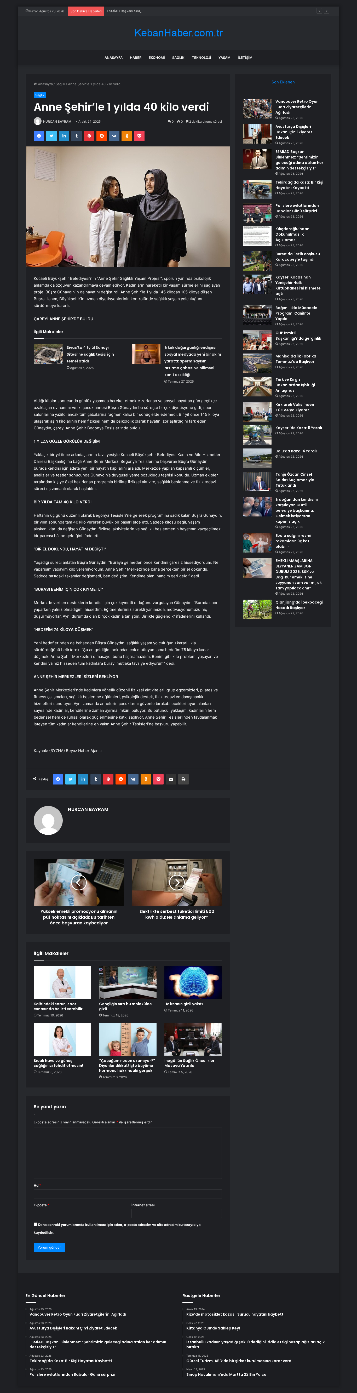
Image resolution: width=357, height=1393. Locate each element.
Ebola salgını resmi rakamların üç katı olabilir (293, 541)
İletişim (245, 57)
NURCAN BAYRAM (57, 121)
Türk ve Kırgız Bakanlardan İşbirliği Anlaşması (295, 385)
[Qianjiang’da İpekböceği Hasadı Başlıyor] (257, 609)
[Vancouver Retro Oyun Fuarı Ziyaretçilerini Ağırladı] (257, 108)
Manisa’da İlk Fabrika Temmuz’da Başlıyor (295, 359)
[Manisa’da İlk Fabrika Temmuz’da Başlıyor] (257, 363)
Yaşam (224, 57)
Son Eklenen (283, 81)
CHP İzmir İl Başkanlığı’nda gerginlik (298, 335)
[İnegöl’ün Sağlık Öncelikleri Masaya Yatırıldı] (193, 1039)
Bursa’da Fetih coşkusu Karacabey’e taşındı (297, 256)
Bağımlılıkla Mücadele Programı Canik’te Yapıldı (296, 313)
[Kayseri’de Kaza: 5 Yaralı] (257, 435)
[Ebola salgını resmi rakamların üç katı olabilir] (257, 543)
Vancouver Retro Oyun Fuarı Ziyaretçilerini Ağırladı (297, 107)
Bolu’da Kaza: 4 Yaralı (296, 451)
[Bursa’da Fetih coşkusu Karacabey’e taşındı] (257, 261)
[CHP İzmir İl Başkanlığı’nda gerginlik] (257, 340)
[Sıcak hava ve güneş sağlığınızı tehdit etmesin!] (62, 1039)
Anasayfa (114, 57)
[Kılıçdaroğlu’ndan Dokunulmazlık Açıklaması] (257, 236)
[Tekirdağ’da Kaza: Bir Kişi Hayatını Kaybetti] (257, 189)
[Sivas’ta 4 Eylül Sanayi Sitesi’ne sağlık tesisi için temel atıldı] (48, 354)
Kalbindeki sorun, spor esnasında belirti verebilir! (59, 1006)
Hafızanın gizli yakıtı (183, 1004)
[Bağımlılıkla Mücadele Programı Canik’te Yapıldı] (257, 315)
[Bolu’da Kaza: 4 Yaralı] (257, 458)
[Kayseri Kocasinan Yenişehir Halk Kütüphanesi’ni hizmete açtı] (257, 284)
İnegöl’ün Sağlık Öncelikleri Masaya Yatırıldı (190, 1063)
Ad (37, 1185)
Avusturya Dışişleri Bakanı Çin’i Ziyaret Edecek (293, 132)
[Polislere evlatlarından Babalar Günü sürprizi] (257, 213)
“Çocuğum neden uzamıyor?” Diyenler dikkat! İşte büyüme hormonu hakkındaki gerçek (127, 1065)
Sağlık (178, 57)
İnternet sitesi (143, 1205)
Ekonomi (157, 57)
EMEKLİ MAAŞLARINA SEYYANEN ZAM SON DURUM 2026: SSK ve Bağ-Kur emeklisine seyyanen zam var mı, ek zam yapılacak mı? (298, 574)
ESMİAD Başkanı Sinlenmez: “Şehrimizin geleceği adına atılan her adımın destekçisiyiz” (176, 11)
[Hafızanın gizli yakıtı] (193, 982)
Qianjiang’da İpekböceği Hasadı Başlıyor (299, 605)
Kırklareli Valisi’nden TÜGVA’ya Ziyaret (294, 407)
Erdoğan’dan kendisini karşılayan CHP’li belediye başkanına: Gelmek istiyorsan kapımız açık (296, 510)
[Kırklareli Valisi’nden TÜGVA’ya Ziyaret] (257, 412)
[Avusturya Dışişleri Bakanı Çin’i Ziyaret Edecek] (257, 134)
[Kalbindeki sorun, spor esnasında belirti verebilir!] (62, 982)
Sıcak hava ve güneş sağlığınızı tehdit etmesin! (58, 1063)
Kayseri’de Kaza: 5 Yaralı (298, 427)
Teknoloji (201, 57)
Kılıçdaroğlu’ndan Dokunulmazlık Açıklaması (292, 234)
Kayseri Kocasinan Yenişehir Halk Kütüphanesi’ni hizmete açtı (298, 285)
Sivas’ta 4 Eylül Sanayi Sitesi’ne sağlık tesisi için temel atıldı (90, 354)
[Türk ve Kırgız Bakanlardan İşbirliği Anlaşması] (257, 386)
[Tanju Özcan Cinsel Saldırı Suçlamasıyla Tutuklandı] (257, 481)
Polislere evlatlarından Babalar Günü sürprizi (297, 208)
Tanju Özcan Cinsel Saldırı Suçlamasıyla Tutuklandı (294, 480)
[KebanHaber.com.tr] (178, 32)
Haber (135, 57)
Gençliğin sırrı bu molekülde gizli (125, 1006)
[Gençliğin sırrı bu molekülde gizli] (128, 982)
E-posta (41, 1205)
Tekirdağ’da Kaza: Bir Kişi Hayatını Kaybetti (299, 185)
